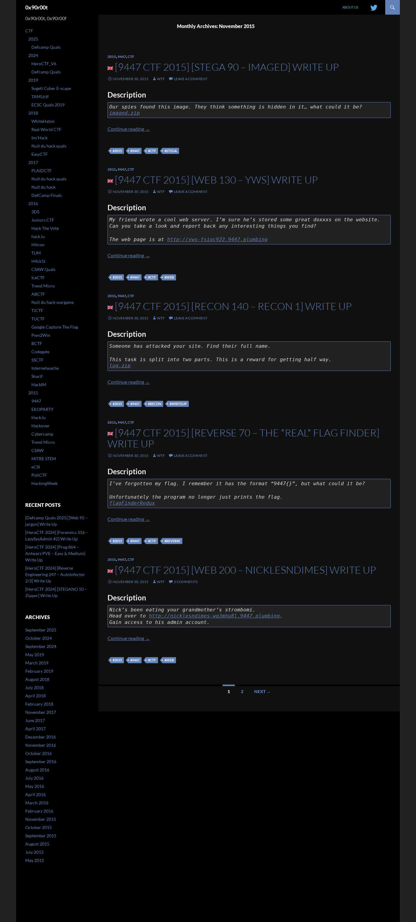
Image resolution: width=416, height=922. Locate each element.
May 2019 (34, 654)
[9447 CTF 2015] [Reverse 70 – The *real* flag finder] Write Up (243, 438)
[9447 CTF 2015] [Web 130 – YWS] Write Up (216, 179)
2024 (33, 55)
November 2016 (40, 745)
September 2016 (40, 761)
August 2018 (37, 679)
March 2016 (36, 802)
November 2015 (40, 819)
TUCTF (38, 318)
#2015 (117, 151)
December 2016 (40, 736)
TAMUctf (40, 96)
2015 (112, 56)
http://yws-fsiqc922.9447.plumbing (217, 239)
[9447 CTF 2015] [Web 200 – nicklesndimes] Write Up (245, 570)
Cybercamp (42, 433)
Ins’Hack (39, 137)
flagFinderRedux (132, 503)
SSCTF (37, 359)
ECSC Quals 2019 (48, 104)
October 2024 (38, 638)
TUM (36, 252)
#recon (154, 404)
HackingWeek (44, 483)
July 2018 (34, 687)
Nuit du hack (43, 187)
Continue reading (129, 129)
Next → (262, 691)
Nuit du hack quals (48, 145)
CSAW (37, 450)
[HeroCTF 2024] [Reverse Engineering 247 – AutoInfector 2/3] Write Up (55, 574)
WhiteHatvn (43, 121)
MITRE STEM (43, 458)
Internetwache (45, 368)
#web (169, 277)
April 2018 (35, 695)
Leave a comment (190, 79)
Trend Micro (43, 285)
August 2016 (37, 769)
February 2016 (39, 810)
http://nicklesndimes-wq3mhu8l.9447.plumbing (214, 616)
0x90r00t (36, 7)
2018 (33, 113)
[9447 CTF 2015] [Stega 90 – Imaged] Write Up (227, 67)
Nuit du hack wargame (52, 302)
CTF (131, 56)
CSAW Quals (43, 269)
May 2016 (34, 786)
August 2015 (37, 843)
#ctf (152, 151)
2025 (33, 38)
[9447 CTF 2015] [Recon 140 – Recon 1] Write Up (233, 306)
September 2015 (40, 835)
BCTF (36, 343)
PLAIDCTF (41, 170)
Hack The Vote (45, 228)
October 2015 (38, 827)
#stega (170, 151)
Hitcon (37, 244)
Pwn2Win (40, 335)
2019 (33, 80)
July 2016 (34, 778)
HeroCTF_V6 (43, 63)
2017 (33, 162)
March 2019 (36, 662)
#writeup (178, 404)
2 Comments (186, 581)
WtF (161, 79)
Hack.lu (38, 417)
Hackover (40, 425)
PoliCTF (39, 475)
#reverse (172, 541)
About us (350, 7)
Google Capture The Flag (54, 326)
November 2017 (40, 712)
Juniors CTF (42, 219)
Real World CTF (46, 129)
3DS (35, 211)
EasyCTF (39, 154)
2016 (33, 203)
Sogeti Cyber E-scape (51, 88)
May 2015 (34, 860)
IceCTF (38, 277)
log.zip (120, 365)
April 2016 (35, 794)
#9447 (134, 151)
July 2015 (34, 852)
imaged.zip (124, 113)
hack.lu (38, 236)
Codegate (40, 351)
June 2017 (35, 720)
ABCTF (38, 294)
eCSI (35, 466)
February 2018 (39, 704)
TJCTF (37, 310)
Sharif (37, 376)
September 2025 (40, 629)
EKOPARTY (42, 409)
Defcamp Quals (46, 47)
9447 (122, 56)
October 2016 (38, 753)
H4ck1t (38, 261)
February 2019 (39, 671)
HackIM (38, 384)
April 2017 (35, 728)
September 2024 (40, 646)
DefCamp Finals (46, 195)
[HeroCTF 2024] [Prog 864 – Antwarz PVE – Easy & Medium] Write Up (55, 553)
